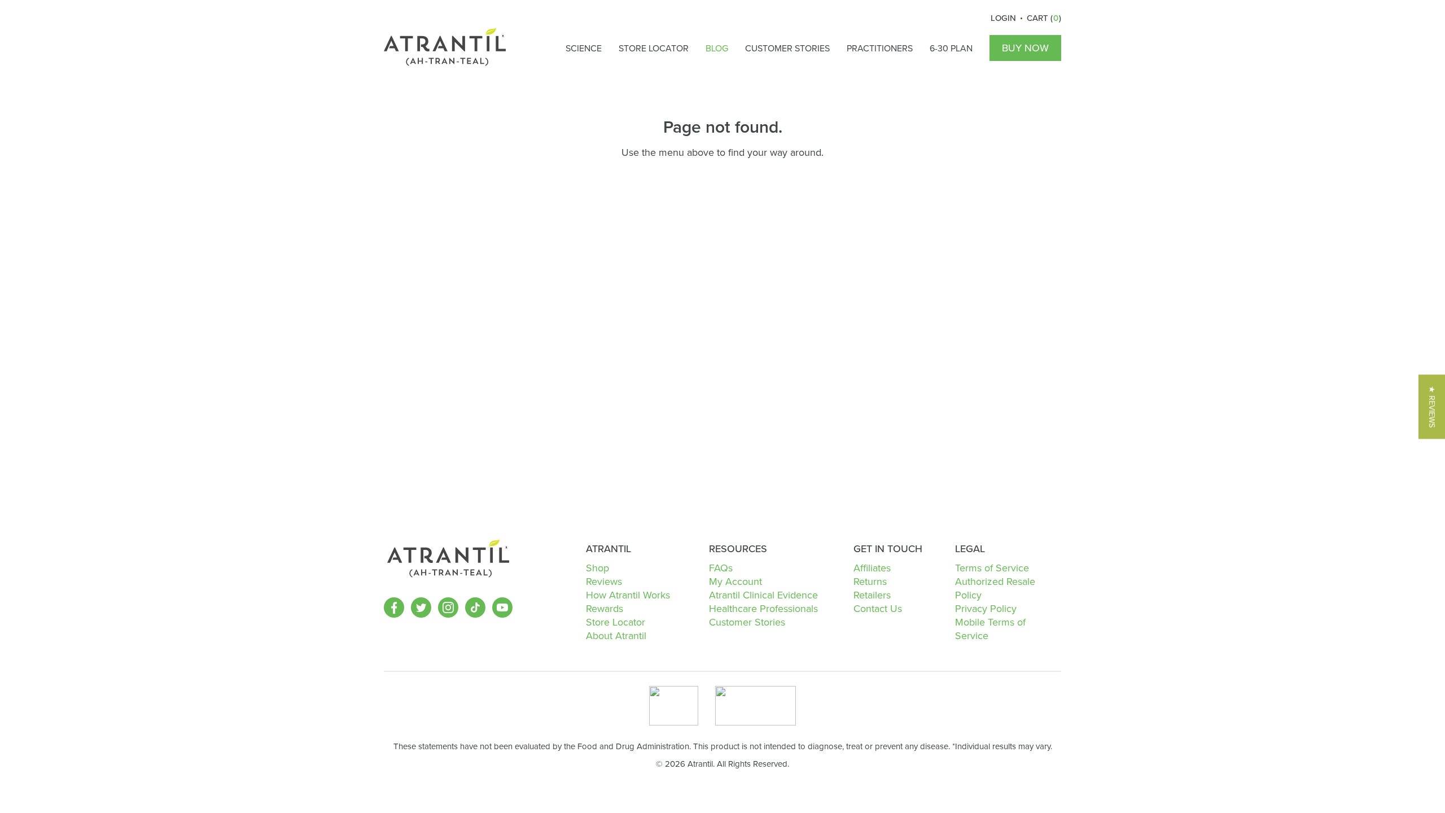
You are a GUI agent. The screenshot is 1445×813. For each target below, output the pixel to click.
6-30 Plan (951, 48)
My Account (735, 581)
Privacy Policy (986, 608)
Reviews (604, 581)
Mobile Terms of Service (990, 628)
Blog (717, 48)
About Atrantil (616, 635)
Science (584, 48)
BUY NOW (1025, 48)
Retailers (872, 595)
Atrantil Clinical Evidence (763, 595)
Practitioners (880, 48)
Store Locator (654, 48)
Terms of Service (992, 568)
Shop (597, 568)
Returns (870, 581)
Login (1003, 18)
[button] (1431, 406)
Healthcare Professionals (763, 608)
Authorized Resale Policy (995, 588)
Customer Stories (787, 48)
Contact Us (877, 608)
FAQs (721, 568)
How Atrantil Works (628, 595)
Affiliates (872, 568)
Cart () (1044, 18)
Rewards (604, 608)
